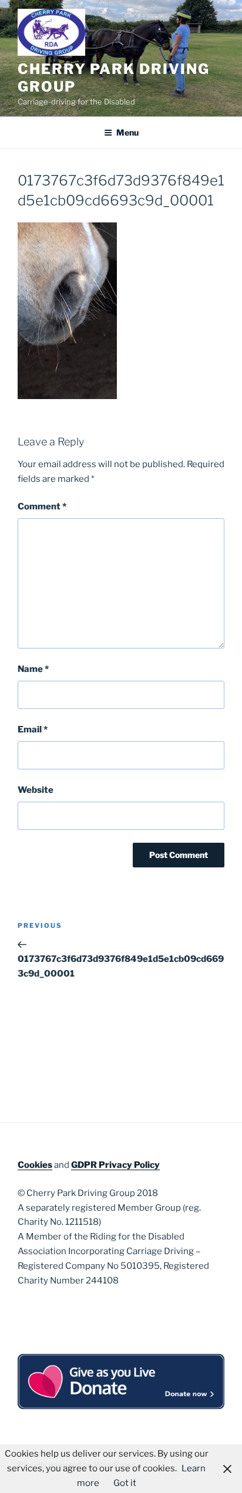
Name (33, 669)
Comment (42, 506)
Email (33, 729)
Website (35, 790)
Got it (124, 1483)
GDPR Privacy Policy (115, 1165)
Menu (127, 132)
